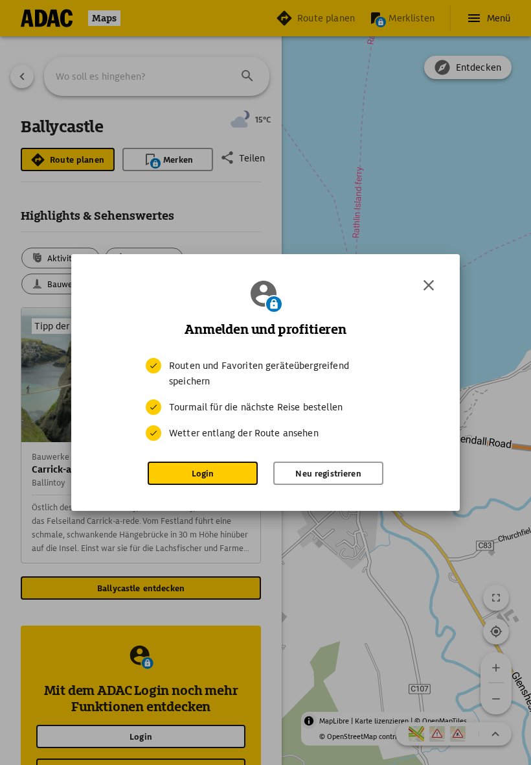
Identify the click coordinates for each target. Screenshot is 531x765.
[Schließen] (428, 285)
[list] (265, 399)
